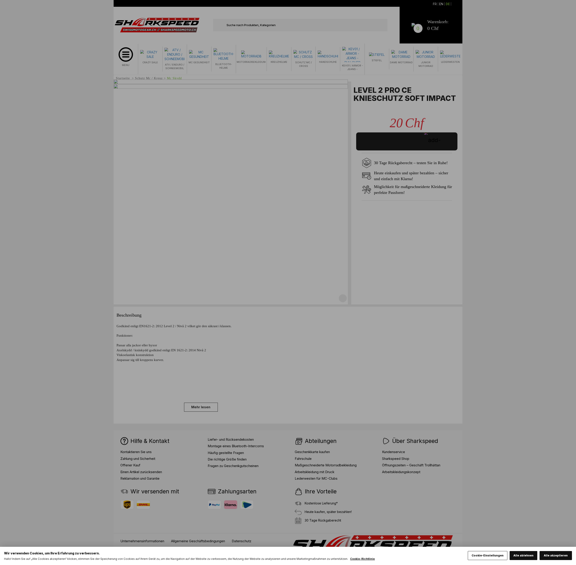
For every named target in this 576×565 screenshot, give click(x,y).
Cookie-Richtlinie (362, 558)
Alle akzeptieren (556, 555)
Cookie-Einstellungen (488, 555)
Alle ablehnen (523, 555)
